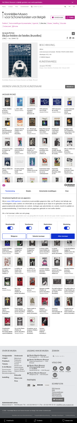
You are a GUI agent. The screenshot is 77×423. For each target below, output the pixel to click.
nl (65, 6)
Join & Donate (58, 17)
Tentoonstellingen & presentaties (20, 23)
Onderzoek (7, 26)
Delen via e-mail (73, 37)
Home (4, 6)
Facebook (55, 371)
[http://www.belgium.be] (34, 385)
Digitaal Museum (19, 371)
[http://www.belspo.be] (29, 385)
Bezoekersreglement (8, 373)
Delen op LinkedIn (70, 37)
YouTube (61, 371)
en (74, 6)
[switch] (29, 228)
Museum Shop (6, 371)
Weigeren (14, 236)
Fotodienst (17, 362)
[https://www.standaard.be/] (47, 385)
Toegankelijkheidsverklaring (42, 415)
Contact (10, 6)
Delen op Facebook (67, 37)
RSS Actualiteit (56, 394)
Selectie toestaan (39, 236)
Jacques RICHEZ (55, 67)
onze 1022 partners (14, 201)
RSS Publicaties (57, 396)
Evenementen (25, 6)
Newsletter (59, 399)
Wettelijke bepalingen (57, 415)
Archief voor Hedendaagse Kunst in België (19, 367)
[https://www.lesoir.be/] (40, 385)
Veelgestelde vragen (7, 356)
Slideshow (69, 87)
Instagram (68, 371)
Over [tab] (67, 191)
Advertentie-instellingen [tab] (47, 191)
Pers (16, 6)
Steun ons (18, 378)
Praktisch (5, 23)
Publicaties (17, 360)
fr (69, 6)
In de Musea (6, 367)
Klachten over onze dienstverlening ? (22, 415)
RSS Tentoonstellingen (57, 391)
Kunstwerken (73, 33)
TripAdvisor (55, 378)
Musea (49, 23)
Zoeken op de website (31, 6)
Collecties (42, 23)
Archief (16, 364)
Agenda (35, 23)
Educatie (63, 23)
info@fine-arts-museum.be (65, 405)
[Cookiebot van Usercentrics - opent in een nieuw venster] (66, 185)
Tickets (71, 17)
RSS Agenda (56, 388)
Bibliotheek (17, 358)
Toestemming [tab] (10, 191)
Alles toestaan (63, 236)
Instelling (56, 23)
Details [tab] (28, 191)
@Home (15, 26)
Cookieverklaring (70, 415)
